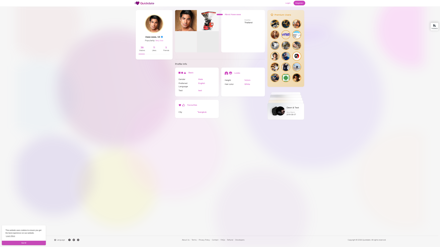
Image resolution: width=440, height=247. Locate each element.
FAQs (223, 240)
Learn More (10, 236)
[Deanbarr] (274, 23)
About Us (185, 240)
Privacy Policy (204, 240)
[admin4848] (274, 77)
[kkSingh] (285, 77)
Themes (434, 28)
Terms (194, 240)
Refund (230, 240)
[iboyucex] (296, 66)
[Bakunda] (296, 56)
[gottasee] (274, 34)
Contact (215, 240)
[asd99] (285, 23)
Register (299, 3)
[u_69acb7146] (296, 77)
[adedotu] (285, 45)
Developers (239, 240)
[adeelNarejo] (274, 56)
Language (60, 240)
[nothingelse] (285, 56)
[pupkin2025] (274, 66)
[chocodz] (274, 45)
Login (287, 3)
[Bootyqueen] (285, 66)
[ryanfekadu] (285, 34)
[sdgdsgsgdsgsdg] (296, 45)
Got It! (23, 243)
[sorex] (296, 23)
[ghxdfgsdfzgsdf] (296, 34)
